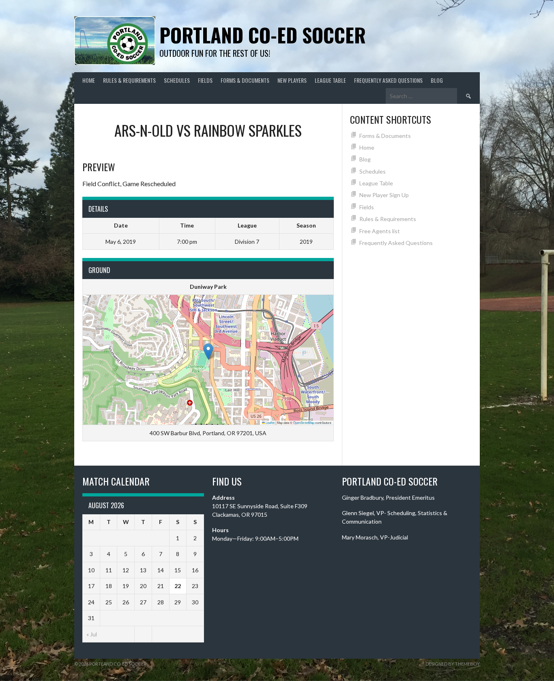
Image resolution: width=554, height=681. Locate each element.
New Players (292, 80)
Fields (205, 80)
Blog (437, 80)
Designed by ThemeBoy (452, 663)
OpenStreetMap (303, 422)
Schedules (177, 80)
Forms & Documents (245, 80)
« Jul (91, 634)
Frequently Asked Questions (388, 80)
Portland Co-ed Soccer (262, 34)
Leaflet (270, 422)
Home (88, 80)
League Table (330, 80)
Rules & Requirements (129, 80)
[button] (208, 351)
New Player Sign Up (384, 194)
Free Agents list (379, 231)
